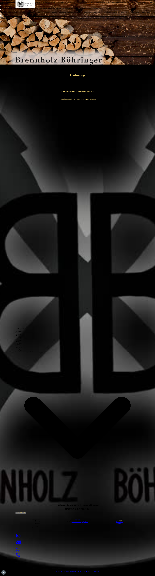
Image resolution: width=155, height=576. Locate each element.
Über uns (74, 4)
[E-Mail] (18, 542)
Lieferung (96, 4)
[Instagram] (18, 536)
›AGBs (119, 523)
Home (68, 4)
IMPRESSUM (96, 571)
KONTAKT (79, 571)
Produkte (80, 4)
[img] (26, 4)
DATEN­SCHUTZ (88, 571)
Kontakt (88, 4)
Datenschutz (119, 522)
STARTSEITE (59, 571)
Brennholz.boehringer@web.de (80, 522)
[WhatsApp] (18, 548)
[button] (77, 20)
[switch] (1, 9)
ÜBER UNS (66, 571)
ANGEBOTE (73, 571)
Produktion (105, 4)
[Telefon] (18, 555)
